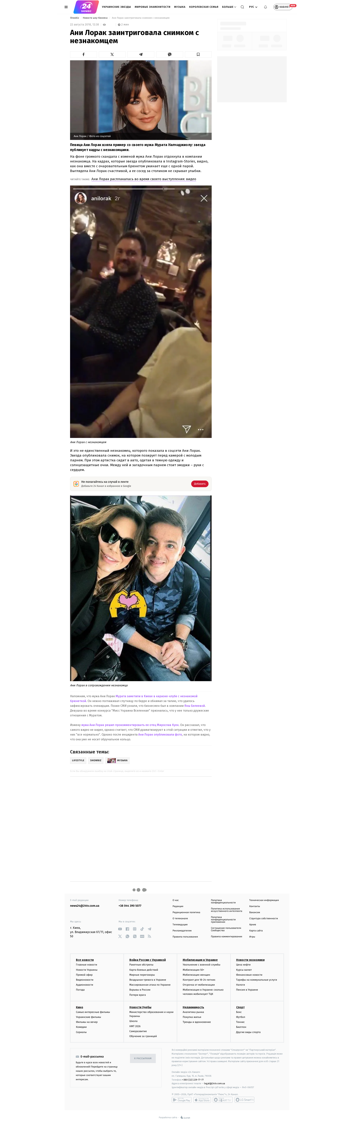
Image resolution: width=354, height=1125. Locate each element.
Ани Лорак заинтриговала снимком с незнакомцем (140, 18)
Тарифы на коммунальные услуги (256, 979)
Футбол (240, 1017)
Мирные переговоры (142, 974)
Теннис (240, 1022)
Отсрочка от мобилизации (199, 984)
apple (202, 1100)
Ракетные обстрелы (141, 964)
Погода (80, 989)
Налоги (240, 984)
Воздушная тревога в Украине (147, 979)
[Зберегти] (198, 54)
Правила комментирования (226, 936)
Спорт (240, 1007)
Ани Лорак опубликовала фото (160, 734)
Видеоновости (84, 979)
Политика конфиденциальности (223, 901)
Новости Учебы (140, 1007)
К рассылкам (143, 1058)
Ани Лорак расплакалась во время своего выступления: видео (143, 179)
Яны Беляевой (194, 706)
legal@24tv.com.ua (214, 1083)
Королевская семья (203, 6)
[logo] (86, 7)
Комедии (81, 1027)
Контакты (254, 906)
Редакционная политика (186, 912)
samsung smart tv (244, 1100)
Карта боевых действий (143, 969)
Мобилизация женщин (196, 974)
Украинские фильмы (88, 1017)
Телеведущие (180, 924)
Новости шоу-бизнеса (95, 18)
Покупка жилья (192, 1017)
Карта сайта (256, 931)
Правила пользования (185, 937)
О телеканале (180, 918)
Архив (252, 924)
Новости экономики (250, 960)
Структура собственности (263, 918)
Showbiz (75, 18)
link (120, 929)
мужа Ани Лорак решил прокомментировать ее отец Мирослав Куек (130, 725)
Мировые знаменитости (153, 6)
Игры (252, 937)
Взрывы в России (139, 989)
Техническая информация (264, 900)
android (182, 1100)
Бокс (239, 1012)
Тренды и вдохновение (197, 1022)
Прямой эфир (84, 974)
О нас (176, 900)
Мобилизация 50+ (193, 969)
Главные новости (86, 964)
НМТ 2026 (135, 1026)
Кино (79, 1007)
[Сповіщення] (265, 7)
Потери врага (137, 994)
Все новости (85, 960)
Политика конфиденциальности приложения (223, 919)
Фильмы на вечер (87, 1022)
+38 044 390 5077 (130, 906)
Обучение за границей (143, 1036)
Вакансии (254, 912)
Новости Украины (87, 969)
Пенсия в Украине (247, 989)
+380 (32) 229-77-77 (193, 1079)
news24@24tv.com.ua (84, 906)
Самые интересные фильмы (93, 1012)
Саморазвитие (138, 1031)
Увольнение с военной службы (201, 964)
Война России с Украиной (147, 960)
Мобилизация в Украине (200, 960)
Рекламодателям (182, 931)
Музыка (180, 6)
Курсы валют (244, 969)
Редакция (178, 906)
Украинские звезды (116, 6)
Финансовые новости (249, 974)
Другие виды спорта (248, 1032)
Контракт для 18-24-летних (199, 979)
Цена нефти (243, 964)
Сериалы (81, 1032)
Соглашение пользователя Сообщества (226, 929)
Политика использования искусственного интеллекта (226, 910)
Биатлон (241, 1027)
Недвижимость (193, 1007)
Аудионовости (84, 984)
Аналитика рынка (193, 1012)
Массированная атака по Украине (150, 984)
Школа (133, 1021)
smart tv (223, 1100)
